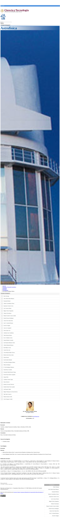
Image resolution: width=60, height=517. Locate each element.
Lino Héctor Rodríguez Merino (9, 362)
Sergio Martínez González (8, 340)
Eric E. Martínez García (8, 337)
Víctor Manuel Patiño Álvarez (9, 352)
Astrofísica (5, 288)
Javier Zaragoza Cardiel (8, 399)
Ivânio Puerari (6, 357)
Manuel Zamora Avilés (8, 396)
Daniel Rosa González (8, 369)
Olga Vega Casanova (7, 394)
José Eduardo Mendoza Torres (9, 342)
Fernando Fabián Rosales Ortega (10, 372)
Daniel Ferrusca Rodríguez (9, 318)
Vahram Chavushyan (7, 313)
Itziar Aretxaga (6, 296)
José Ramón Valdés (7, 389)
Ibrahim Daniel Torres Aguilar (9, 386)
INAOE (4, 286)
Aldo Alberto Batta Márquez (9, 298)
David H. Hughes (7, 325)
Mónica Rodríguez (7, 364)
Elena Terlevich (6, 381)
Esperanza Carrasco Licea (8, 305)
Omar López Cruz (7, 330)
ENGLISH (2, 5)
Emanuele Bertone (7, 301)
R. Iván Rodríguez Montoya (9, 367)
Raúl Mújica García (7, 347)
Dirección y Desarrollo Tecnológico (9, 287)
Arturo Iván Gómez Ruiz (8, 320)
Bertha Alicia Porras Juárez (9, 354)
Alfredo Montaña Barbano (8, 345)
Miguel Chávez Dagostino (8, 310)
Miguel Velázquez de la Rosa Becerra (10, 391)
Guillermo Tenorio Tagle (8, 379)
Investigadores (5, 290)
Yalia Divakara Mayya (8, 335)
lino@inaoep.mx (36, 416)
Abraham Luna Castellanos (9, 332)
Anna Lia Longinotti (7, 328)
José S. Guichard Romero (8, 323)
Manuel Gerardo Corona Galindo (10, 315)
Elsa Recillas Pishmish (8, 359)
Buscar (2, 23)
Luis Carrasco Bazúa (7, 308)
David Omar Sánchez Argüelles (9, 374)
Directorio (5, 289)
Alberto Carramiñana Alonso (9, 303)
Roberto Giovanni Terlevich (9, 384)
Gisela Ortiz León (7, 350)
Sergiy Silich (6, 377)
